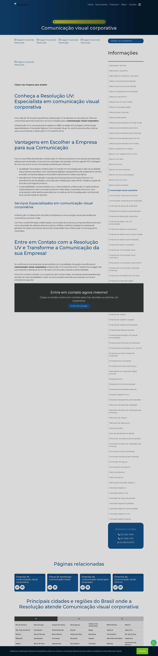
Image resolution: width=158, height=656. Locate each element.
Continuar (142, 651)
